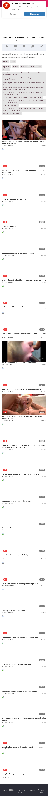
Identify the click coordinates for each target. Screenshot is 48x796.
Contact (32, 790)
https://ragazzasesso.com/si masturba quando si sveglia (22, 97)
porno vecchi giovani (10, 105)
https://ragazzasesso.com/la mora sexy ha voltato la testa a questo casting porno (23, 101)
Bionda (15, 67)
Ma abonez (34, 14)
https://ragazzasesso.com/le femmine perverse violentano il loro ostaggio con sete (23, 93)
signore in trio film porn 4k (12, 113)
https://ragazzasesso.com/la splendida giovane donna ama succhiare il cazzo (23, 78)
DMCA (11, 790)
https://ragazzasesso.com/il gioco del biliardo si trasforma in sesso (23, 83)
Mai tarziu (13, 14)
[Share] (42, 46)
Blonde (5, 62)
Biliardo (5, 70)
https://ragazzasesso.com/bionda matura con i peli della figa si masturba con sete (23, 74)
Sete (39, 67)
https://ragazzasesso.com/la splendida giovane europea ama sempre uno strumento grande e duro (23, 88)
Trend (13, 62)
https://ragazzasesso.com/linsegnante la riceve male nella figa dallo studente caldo (23, 109)
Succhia (24, 67)
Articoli (5, 790)
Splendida (6, 67)
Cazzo (32, 67)
